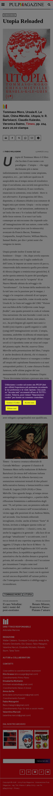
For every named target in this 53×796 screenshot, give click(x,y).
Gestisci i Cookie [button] (13, 403)
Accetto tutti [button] (29, 403)
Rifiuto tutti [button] (12, 408)
